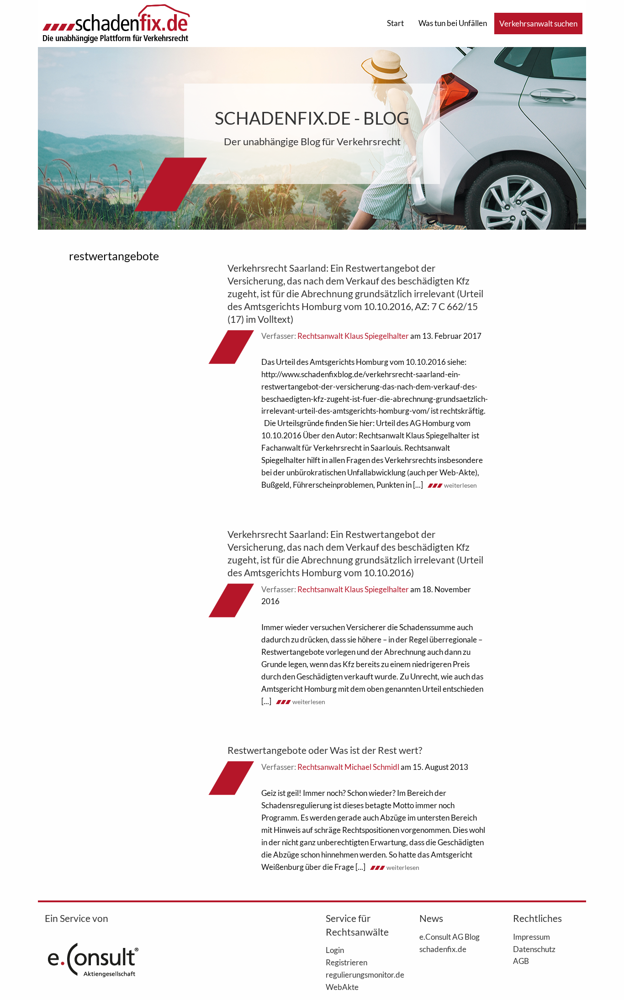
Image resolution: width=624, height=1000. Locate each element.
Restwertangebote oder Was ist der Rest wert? (324, 750)
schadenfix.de (442, 948)
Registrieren (346, 962)
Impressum (531, 936)
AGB (521, 960)
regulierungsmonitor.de (359, 974)
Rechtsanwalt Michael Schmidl (348, 767)
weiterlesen (460, 485)
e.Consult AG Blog (449, 936)
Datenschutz (534, 948)
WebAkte (342, 986)
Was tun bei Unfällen (452, 23)
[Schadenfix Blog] (116, 22)
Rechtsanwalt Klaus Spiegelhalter (353, 336)
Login (335, 949)
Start (395, 23)
